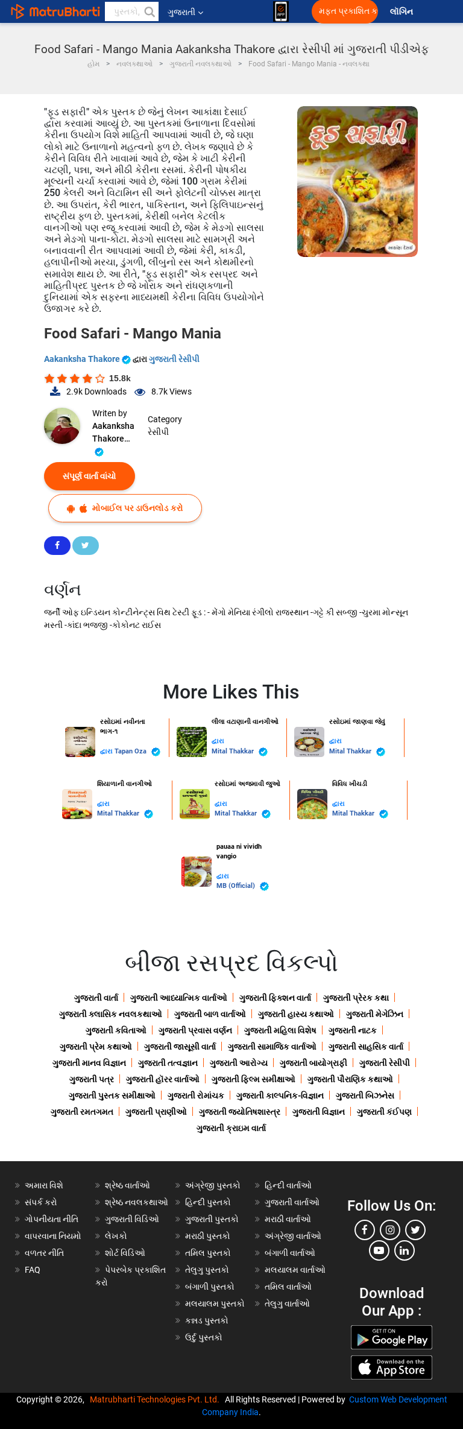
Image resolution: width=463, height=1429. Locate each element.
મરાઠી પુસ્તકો (207, 1236)
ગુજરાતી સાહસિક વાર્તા (366, 1046)
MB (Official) (236, 886)
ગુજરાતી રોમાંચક (196, 1095)
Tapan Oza (131, 751)
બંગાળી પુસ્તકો (210, 1286)
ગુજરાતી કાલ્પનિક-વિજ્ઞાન (280, 1095)
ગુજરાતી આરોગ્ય (239, 1063)
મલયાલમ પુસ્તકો (215, 1303)
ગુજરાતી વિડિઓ (132, 1219)
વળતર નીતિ (44, 1253)
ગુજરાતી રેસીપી (174, 359)
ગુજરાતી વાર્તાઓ (292, 1202)
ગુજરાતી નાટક (353, 1030)
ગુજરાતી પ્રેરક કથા (356, 998)
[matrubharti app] (281, 11)
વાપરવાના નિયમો (54, 1236)
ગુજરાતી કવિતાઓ (116, 1030)
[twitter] (415, 1230)
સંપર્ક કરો (41, 1202)
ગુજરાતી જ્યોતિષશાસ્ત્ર (239, 1112)
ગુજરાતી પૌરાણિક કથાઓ (350, 1079)
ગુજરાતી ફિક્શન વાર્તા (275, 998)
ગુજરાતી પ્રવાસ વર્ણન (195, 1030)
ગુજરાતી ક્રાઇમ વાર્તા (231, 1128)
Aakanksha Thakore (83, 359)
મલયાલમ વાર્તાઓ (295, 1270)
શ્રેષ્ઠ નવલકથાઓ (136, 1202)
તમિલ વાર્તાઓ (288, 1286)
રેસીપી (158, 432)
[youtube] (379, 1250)
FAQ (32, 1270)
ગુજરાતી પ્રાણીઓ (156, 1112)
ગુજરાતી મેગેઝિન (374, 1014)
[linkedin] (404, 1250)
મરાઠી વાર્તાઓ (288, 1219)
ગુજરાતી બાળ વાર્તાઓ (210, 1014)
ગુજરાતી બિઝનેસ (365, 1095)
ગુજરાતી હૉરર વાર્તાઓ (163, 1079)
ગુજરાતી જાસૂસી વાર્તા (180, 1046)
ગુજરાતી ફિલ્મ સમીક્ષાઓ (253, 1079)
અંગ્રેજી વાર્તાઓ (293, 1236)
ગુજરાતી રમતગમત (82, 1112)
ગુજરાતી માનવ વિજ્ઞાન (89, 1063)
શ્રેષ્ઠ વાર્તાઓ (127, 1185)
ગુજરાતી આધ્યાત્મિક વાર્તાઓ (178, 998)
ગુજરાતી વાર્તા (96, 998)
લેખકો (116, 1236)
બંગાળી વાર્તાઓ (290, 1253)
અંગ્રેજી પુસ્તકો (213, 1185)
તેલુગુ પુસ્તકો (207, 1270)
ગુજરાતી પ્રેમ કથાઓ (96, 1046)
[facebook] (364, 1230)
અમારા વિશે (44, 1185)
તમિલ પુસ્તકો (208, 1253)
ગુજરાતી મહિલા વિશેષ (280, 1030)
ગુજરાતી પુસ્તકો (212, 1219)
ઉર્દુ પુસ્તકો (203, 1337)
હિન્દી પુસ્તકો (208, 1202)
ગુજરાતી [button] (181, 12)
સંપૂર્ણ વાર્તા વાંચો (89, 476)
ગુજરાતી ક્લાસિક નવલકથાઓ (110, 1014)
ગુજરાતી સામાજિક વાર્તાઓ (272, 1046)
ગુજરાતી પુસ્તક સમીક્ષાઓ (112, 1095)
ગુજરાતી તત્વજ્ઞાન (168, 1063)
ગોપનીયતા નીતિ (51, 1219)
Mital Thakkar (234, 751)
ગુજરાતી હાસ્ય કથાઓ (296, 1014)
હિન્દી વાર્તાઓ (288, 1185)
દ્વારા (107, 751)
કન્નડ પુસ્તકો (206, 1320)
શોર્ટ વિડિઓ (125, 1253)
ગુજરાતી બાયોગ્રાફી (313, 1063)
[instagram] (390, 1230)
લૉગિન (402, 11)
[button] (149, 11)
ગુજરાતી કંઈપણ (384, 1112)
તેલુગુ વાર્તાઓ (287, 1303)
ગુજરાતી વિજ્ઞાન (318, 1112)
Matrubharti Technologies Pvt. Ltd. (156, 1399)
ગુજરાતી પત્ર (91, 1079)
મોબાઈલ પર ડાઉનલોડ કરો (136, 508)
